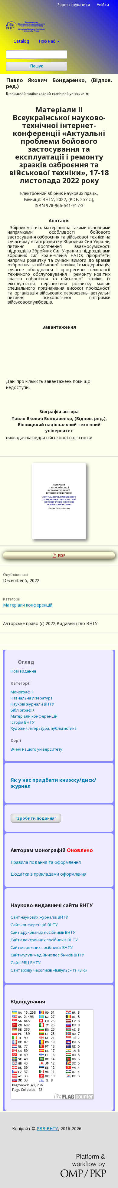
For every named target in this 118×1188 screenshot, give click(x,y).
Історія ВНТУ (22, 722)
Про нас (47, 41)
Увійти (103, 4)
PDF (61, 555)
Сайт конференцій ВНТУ (34, 924)
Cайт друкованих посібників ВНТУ (43, 932)
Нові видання (23, 671)
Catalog (21, 41)
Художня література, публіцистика (44, 728)
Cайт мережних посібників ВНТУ (42, 947)
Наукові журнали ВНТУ (32, 704)
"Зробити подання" (35, 818)
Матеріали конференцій (27, 605)
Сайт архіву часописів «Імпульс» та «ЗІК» (49, 970)
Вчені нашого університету (36, 749)
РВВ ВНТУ (47, 1128)
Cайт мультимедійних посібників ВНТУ (47, 955)
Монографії (22, 692)
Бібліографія (22, 710)
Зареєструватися (73, 4)
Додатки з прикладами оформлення (49, 874)
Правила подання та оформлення (46, 862)
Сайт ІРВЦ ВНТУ (26, 962)
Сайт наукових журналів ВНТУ (39, 917)
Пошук (36, 66)
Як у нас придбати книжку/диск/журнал (53, 783)
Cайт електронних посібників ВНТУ (44, 940)
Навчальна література (32, 698)
